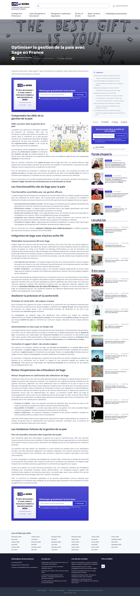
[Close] (104, 284)
